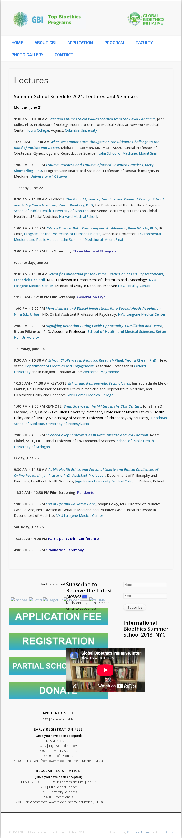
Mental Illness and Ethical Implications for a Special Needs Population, (104, 308)
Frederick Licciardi (29, 279)
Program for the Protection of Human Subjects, (62, 233)
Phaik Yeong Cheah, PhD (135, 360)
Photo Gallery (27, 54)
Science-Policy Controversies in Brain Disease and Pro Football (97, 435)
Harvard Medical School (78, 216)
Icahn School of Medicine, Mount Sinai (127, 153)
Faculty (144, 42)
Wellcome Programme (101, 371)
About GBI (45, 42)
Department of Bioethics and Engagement (59, 365)
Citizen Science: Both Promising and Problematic (86, 228)
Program (114, 42)
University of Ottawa (48, 176)
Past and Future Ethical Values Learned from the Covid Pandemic (101, 118)
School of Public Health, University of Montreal (51, 210)
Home (17, 42)
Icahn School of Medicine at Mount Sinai (91, 239)
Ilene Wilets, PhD (142, 228)
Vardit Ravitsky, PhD (76, 205)
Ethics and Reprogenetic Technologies (99, 383)
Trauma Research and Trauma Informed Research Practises (94, 164)
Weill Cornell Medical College (91, 394)
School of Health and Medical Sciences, (121, 331)
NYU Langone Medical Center (141, 314)
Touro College (37, 130)
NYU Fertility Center (134, 285)
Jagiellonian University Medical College (105, 481)
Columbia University (81, 130)
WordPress (165, 832)
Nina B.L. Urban (27, 314)
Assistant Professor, (73, 475)
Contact (64, 54)
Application (80, 42)
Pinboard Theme (139, 832)
